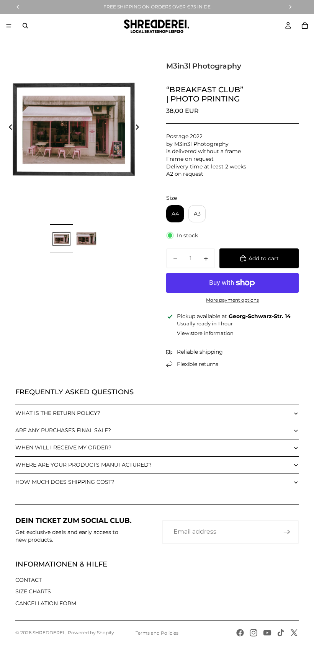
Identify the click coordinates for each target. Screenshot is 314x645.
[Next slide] (139, 128)
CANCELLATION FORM (45, 603)
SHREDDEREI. (49, 632)
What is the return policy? (57, 413)
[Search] (25, 25)
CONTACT (28, 579)
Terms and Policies (157, 633)
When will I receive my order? (63, 447)
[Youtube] (267, 632)
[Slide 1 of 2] (61, 239)
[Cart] (304, 25)
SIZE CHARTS (33, 591)
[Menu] (9, 25)
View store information (205, 333)
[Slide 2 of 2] (86, 239)
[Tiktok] (280, 632)
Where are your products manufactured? (83, 464)
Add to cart (264, 258)
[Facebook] (240, 632)
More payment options (232, 300)
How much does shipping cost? (64, 481)
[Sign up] (287, 532)
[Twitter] (294, 632)
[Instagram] (253, 632)
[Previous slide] (8, 128)
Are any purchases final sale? (63, 430)
